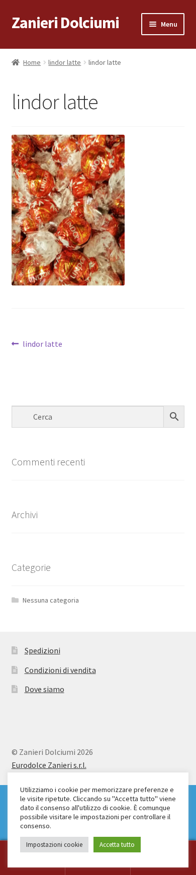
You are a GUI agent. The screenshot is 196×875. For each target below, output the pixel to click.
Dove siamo (44, 689)
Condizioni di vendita (60, 670)
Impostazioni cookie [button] (54, 844)
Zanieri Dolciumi (65, 23)
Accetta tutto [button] (117, 844)
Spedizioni (42, 650)
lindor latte (64, 62)
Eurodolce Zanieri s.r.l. (49, 765)
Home (32, 62)
